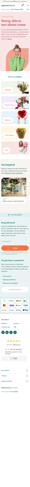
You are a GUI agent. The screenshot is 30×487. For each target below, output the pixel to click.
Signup (15, 248)
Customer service (15, 289)
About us (16, 323)
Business (4, 323)
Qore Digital (14, 391)
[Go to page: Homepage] (8, 5)
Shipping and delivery (9, 279)
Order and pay (7, 276)
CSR (15, 327)
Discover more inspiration (14, 173)
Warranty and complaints (10, 283)
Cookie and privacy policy (12, 254)
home (10, 39)
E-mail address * (6, 241)
